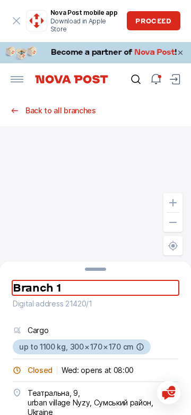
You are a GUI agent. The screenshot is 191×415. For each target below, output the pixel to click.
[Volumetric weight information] (140, 347)
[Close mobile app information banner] (17, 20)
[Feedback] (168, 392)
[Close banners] (180, 52)
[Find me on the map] (173, 245)
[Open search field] (135, 79)
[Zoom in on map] (173, 202)
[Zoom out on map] (173, 222)
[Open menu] (17, 79)
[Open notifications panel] (156, 79)
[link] (95, 52)
